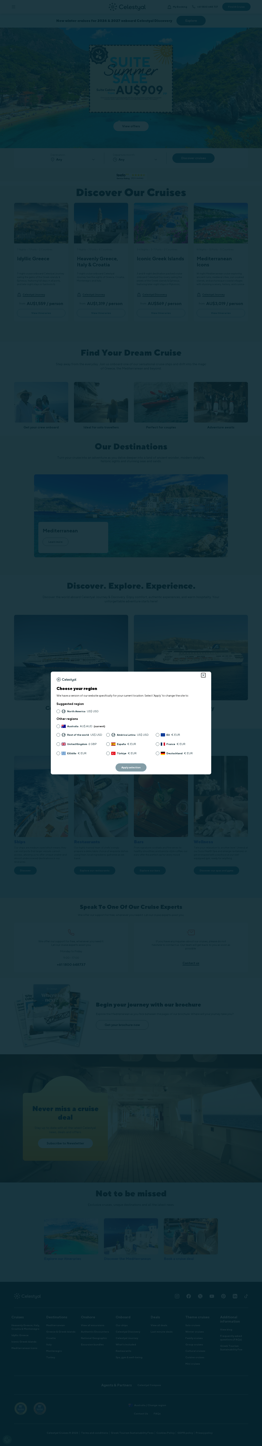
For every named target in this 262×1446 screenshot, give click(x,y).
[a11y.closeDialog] (203, 675)
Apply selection (131, 767)
